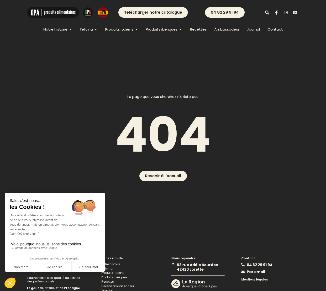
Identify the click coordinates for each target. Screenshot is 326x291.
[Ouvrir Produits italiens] (136, 29)
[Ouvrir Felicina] (96, 29)
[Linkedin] (295, 12)
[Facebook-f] (276, 12)
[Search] (267, 12)
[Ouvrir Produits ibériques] (180, 29)
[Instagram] (286, 12)
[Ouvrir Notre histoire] (70, 29)
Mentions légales (254, 279)
